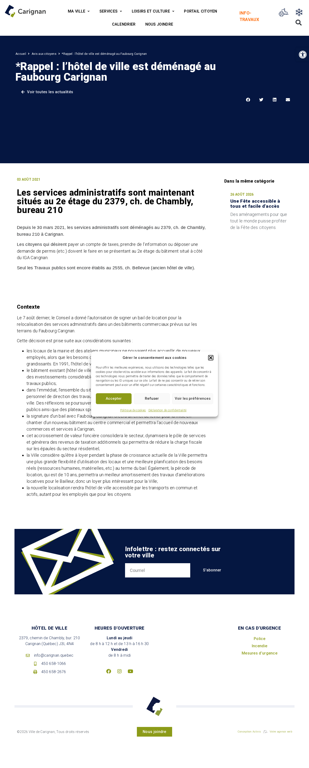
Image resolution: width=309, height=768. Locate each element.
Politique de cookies (133, 410)
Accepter (114, 398)
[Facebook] (108, 671)
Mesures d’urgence (259, 653)
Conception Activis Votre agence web (265, 731)
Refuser (152, 398)
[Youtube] (130, 671)
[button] (210, 358)
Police (259, 638)
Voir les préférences (193, 398)
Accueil (20, 54)
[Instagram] (119, 671)
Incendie (259, 646)
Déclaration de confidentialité (167, 410)
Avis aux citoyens (44, 54)
